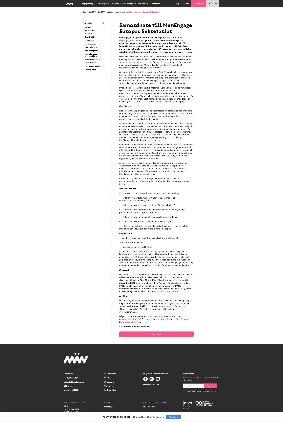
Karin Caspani (181, 319)
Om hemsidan (90, 70)
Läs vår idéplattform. (169, 291)
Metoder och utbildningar (123, 4)
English (186, 4)
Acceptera (173, 417)
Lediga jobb (112, 12)
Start (85, 12)
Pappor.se (109, 386)
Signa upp (210, 386)
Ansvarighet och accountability (91, 55)
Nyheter (88, 27)
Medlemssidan (71, 378)
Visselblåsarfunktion (93, 59)
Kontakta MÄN (90, 37)
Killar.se (68, 386)
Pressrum (89, 34)
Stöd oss (213, 3)
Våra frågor (102, 4)
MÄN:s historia (91, 47)
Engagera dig (87, 4)
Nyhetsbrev (89, 30)
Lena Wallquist (156, 316)
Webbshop (156, 4)
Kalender (68, 373)
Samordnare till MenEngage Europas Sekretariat (139, 12)
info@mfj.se (108, 406)
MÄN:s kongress (91, 51)
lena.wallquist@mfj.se (130, 319)
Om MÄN (142, 4)
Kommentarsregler (151, 384)
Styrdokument (91, 63)
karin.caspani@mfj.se (130, 322)
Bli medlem (199, 3)
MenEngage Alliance (129, 40)
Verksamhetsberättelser (95, 66)
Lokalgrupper (90, 44)
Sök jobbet (156, 334)
